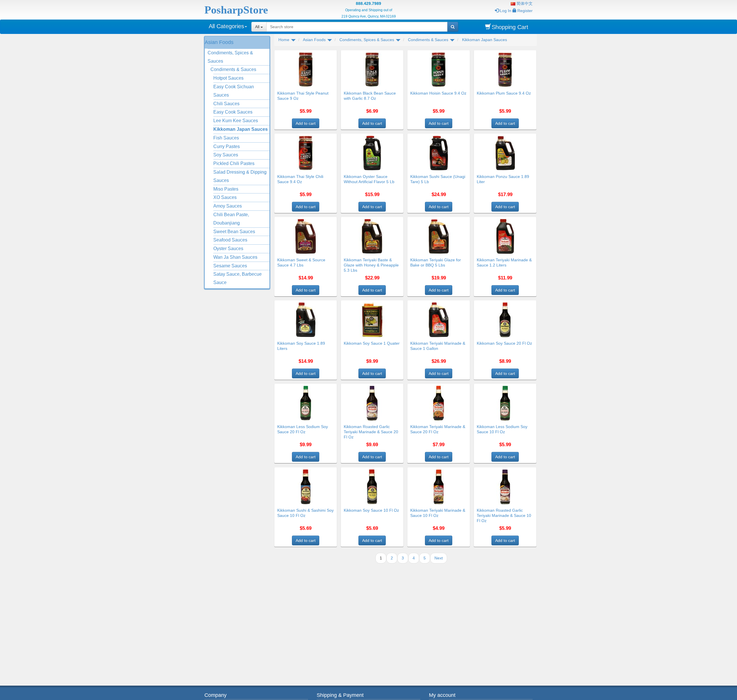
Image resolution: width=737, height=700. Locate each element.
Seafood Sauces (230, 239)
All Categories (226, 26)
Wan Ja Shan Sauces (235, 257)
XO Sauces (225, 197)
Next (438, 558)
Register (525, 10)
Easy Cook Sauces (232, 112)
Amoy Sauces (227, 206)
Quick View (324, 53)
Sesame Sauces (230, 265)
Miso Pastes (225, 189)
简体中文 (524, 3)
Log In (505, 10)
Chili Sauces (226, 103)
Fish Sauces (226, 137)
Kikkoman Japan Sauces (240, 129)
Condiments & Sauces (233, 69)
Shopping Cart (510, 27)
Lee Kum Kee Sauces (235, 120)
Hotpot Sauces (228, 78)
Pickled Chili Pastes (233, 163)
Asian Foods (219, 42)
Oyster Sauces (228, 248)
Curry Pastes (226, 146)
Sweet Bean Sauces (234, 231)
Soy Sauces (225, 154)
